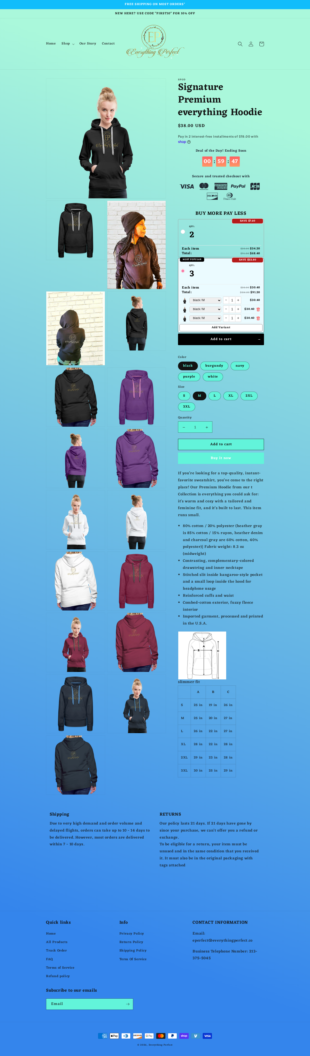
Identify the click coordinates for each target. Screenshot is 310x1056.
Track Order (56, 951)
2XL (249, 396)
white (213, 377)
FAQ (49, 959)
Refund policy (58, 976)
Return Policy (131, 942)
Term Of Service (133, 959)
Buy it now (221, 458)
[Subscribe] (127, 1004)
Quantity (185, 418)
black (188, 366)
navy (240, 366)
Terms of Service (60, 968)
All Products (56, 942)
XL (230, 396)
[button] (67, 44)
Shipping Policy (133, 951)
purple (189, 377)
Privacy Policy (131, 934)
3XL (186, 407)
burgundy (214, 366)
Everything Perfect (161, 1045)
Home (51, 934)
